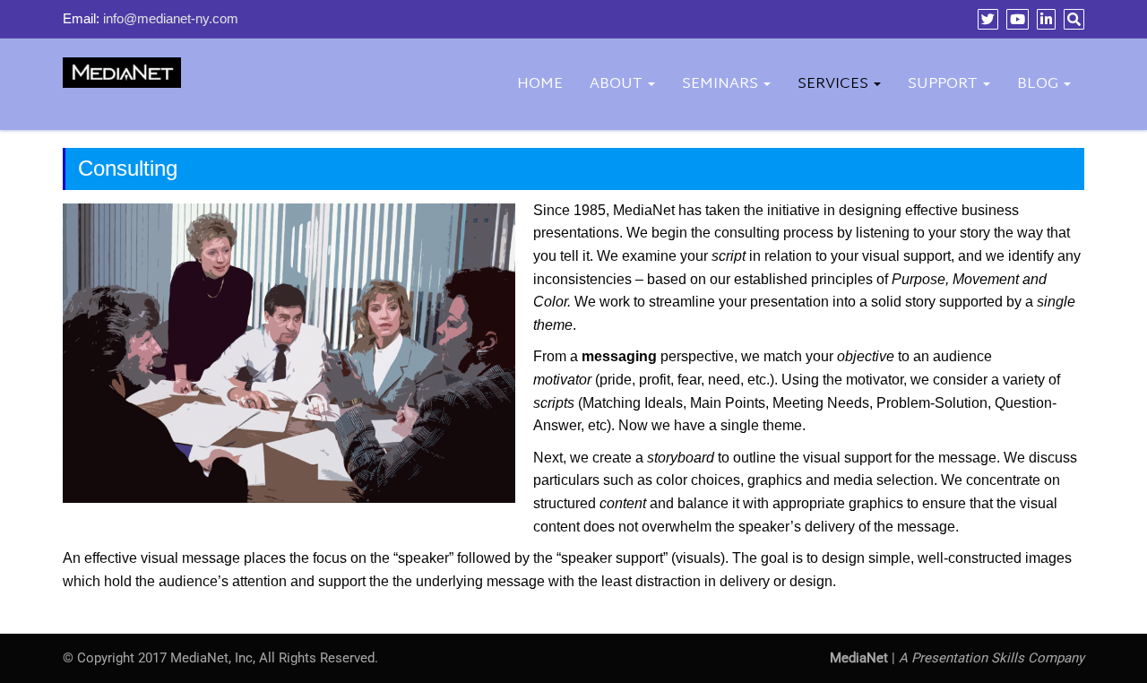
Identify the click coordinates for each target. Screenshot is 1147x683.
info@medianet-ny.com (170, 18)
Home (540, 84)
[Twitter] (985, 19)
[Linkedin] (1044, 19)
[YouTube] (1015, 19)
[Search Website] (1071, 19)
